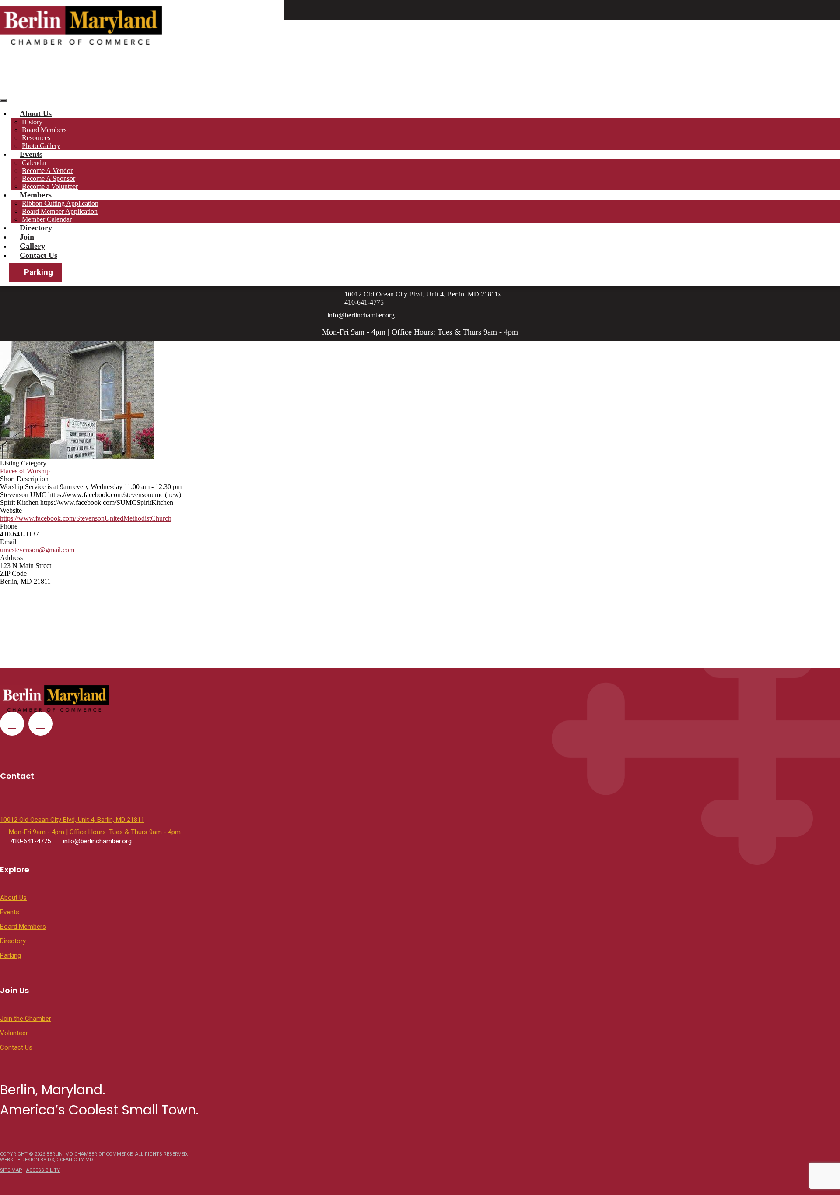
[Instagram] (425, 48)
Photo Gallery (41, 145)
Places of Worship (25, 471)
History (32, 122)
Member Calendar (47, 219)
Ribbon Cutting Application (60, 203)
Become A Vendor (47, 170)
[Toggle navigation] (3, 100)
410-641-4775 (720, 56)
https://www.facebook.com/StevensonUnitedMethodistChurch (86, 518)
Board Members (44, 130)
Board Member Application (60, 211)
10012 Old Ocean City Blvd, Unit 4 (635, 56)
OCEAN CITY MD (74, 1160)
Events (31, 154)
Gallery (32, 246)
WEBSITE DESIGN (20, 1160)
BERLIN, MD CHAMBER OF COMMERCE (89, 1154)
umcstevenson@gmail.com (37, 549)
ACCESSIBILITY (43, 1170)
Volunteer (14, 1033)
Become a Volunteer (50, 186)
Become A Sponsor (48, 178)
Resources (36, 137)
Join (27, 237)
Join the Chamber (25, 1018)
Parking (38, 272)
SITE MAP (11, 1170)
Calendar (34, 162)
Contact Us (38, 255)
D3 (50, 1160)
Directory (36, 227)
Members (36, 194)
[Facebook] (415, 48)
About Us (36, 113)
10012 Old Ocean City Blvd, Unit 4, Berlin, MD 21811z (422, 294)
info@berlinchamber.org (791, 56)
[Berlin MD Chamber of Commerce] (81, 25)
